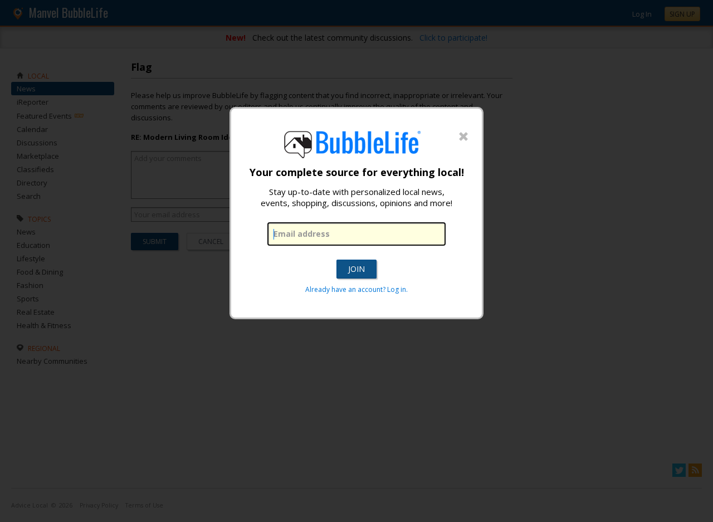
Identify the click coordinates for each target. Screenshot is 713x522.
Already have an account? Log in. (356, 289)
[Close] (463, 137)
